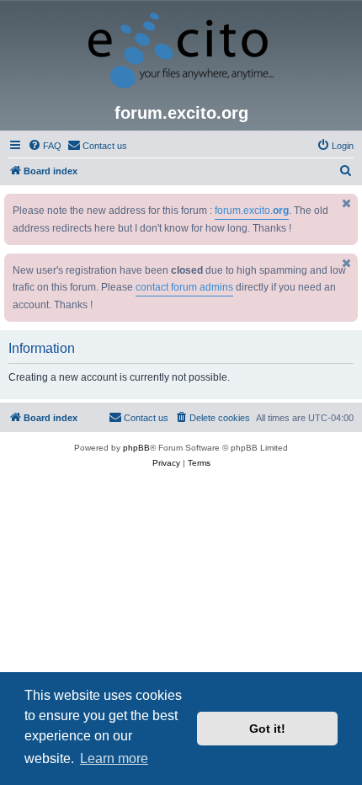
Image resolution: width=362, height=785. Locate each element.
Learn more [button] (114, 758)
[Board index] (181, 51)
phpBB (136, 447)
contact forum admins (184, 287)
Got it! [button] (267, 728)
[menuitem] (44, 146)
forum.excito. (252, 210)
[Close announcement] (346, 203)
